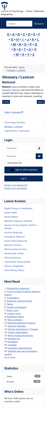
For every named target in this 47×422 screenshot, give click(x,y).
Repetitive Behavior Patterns (21, 323)
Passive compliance (16, 307)
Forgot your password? (15, 185)
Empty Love (12, 310)
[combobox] (19, 24)
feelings (16, 90)
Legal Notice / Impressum (17, 130)
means (14, 86)
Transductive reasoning (17, 288)
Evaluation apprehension (20, 348)
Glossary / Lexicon (13, 126)
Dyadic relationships (18, 332)
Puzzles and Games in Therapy (23, 329)
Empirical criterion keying (19, 301)
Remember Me (14, 163)
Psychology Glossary (14, 122)
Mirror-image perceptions (20, 335)
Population (12, 341)
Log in (23, 178)
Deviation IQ (14, 338)
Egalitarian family (15, 316)
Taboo (10, 304)
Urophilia (12, 345)
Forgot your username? (15, 188)
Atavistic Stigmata (17, 326)
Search (40, 23)
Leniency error (14, 313)
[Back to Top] (42, 417)
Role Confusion (15, 319)
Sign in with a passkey (26, 169)
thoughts (6, 90)
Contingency (13, 297)
